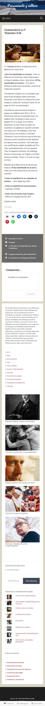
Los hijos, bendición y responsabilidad (20, 452)
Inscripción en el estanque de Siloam (22, 258)
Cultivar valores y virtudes (24, 608)
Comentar (31, 294)
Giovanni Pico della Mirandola (26, 596)
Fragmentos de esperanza (16, 383)
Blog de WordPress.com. (22, 698)
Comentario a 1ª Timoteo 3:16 (15, 31)
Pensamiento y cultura (22, 5)
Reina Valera (14, 69)
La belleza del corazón (23, 614)
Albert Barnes (9, 134)
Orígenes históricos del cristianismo (22, 254)
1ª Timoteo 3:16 (14, 246)
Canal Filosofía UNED (15, 673)
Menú (8, 18)
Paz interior (20, 621)
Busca (41, 18)
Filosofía (10, 372)
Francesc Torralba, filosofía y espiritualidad (16, 545)
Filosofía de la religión (14, 376)
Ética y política (12, 359)
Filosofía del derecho (14, 379)
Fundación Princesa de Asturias (19, 669)
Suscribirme (31, 581)
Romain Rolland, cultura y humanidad (20, 421)
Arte (8, 352)
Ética (8, 355)
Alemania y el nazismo (23, 627)
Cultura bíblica (12, 366)
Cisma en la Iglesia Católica (16, 513)
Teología (12, 242)
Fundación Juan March (15, 679)
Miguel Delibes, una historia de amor (20, 483)
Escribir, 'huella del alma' (15, 369)
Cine (8, 362)
